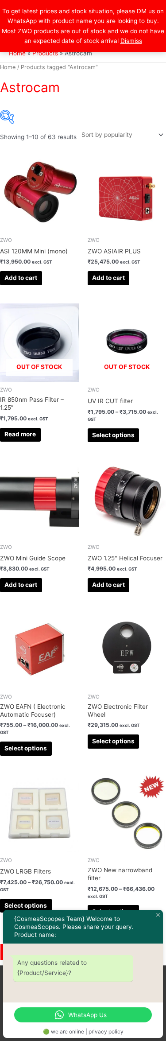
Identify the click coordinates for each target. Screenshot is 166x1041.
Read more (20, 434)
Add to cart (20, 277)
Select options (113, 435)
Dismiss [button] (131, 40)
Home (7, 67)
